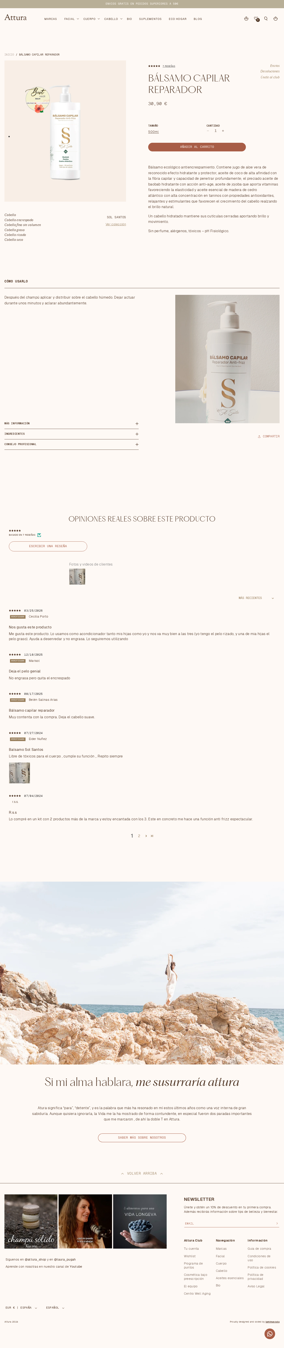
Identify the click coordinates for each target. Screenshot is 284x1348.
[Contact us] (269, 1334)
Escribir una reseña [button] (48, 546)
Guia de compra (259, 1249)
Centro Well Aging (197, 1293)
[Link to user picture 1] (19, 773)
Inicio (9, 54)
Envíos (275, 66)
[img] (15, 610)
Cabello (221, 1271)
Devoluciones (270, 71)
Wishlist (189, 1256)
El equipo (191, 1286)
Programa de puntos (193, 1265)
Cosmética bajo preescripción (195, 1276)
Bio (218, 1285)
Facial (220, 1256)
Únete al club (270, 77)
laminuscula (273, 1322)
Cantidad (213, 125)
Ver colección (116, 224)
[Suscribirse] (277, 1223)
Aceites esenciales (230, 1278)
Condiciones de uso (259, 1258)
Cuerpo (221, 1263)
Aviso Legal (256, 1286)
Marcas (221, 1249)
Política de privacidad (255, 1276)
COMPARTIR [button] (271, 436)
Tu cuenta (191, 1249)
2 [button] (139, 836)
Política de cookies (262, 1267)
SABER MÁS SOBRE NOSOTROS (142, 1137)
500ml (153, 131)
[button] (71, 18)
